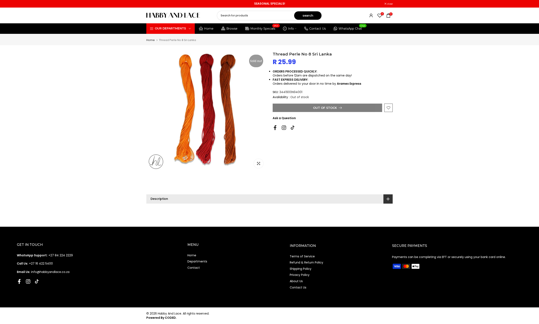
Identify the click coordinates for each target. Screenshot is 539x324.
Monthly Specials (264, 27)
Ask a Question (284, 118)
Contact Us (317, 28)
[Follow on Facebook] (275, 128)
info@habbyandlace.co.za (43, 272)
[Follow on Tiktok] (292, 128)
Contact (193, 268)
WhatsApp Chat (352, 27)
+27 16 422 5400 (35, 263)
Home (208, 28)
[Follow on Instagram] (284, 128)
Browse (231, 28)
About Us (296, 281)
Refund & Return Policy (306, 262)
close (151, 4)
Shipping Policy (300, 269)
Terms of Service (302, 256)
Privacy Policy (300, 275)
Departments (197, 261)
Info (291, 28)
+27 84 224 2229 (45, 255)
